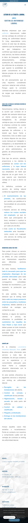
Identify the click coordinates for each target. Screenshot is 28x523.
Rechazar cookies (20, 517)
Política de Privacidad (9, 507)
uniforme (5, 33)
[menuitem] (25, 4)
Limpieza (14, 18)
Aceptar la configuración (9, 517)
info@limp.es (11, 492)
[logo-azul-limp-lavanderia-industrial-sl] (11, 4)
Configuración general (14, 520)
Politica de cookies (8, 505)
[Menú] (25, 4)
